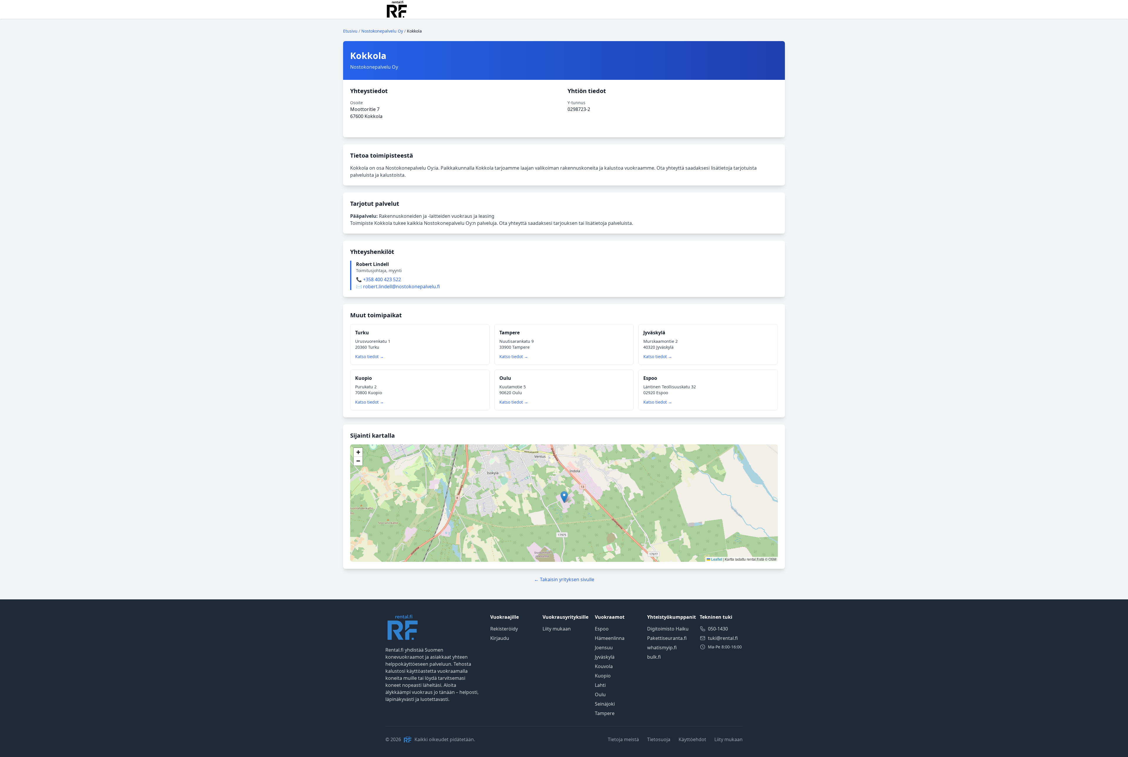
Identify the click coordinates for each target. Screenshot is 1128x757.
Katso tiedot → (369, 356)
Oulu (600, 694)
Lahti (600, 685)
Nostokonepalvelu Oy (382, 31)
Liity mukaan (557, 629)
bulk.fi (654, 657)
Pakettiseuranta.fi (667, 638)
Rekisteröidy (504, 629)
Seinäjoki (605, 704)
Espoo (602, 629)
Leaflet (716, 559)
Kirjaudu (499, 638)
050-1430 (718, 629)
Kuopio (603, 675)
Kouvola (604, 666)
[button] (564, 497)
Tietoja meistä (623, 739)
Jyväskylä (605, 657)
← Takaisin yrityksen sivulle (564, 579)
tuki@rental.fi (723, 638)
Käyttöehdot (692, 739)
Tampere (605, 713)
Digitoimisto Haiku (668, 629)
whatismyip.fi (662, 647)
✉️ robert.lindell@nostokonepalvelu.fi (398, 286)
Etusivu (350, 31)
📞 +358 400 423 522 (378, 279)
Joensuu (604, 647)
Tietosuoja (658, 739)
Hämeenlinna (610, 638)
